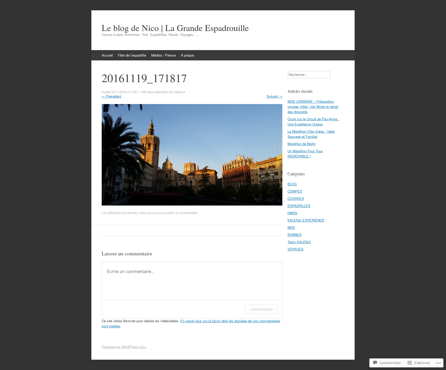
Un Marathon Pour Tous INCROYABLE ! (305, 153)
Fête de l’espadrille (132, 55)
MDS (291, 227)
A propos (187, 55)
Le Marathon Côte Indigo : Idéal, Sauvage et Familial (312, 134)
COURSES (296, 198)
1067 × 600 (139, 92)
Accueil (107, 55)
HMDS (292, 212)
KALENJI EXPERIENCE (306, 220)
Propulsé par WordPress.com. (124, 346)
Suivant (274, 96)
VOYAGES (296, 249)
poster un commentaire (181, 212)
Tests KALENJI (299, 241)
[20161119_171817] (192, 204)
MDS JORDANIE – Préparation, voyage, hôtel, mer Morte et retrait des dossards (313, 106)
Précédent (111, 96)
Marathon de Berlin (302, 143)
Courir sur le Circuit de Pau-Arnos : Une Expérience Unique (314, 121)
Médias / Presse (163, 55)
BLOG (292, 184)
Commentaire (261, 309)
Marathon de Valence (170, 92)
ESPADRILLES (299, 205)
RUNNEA (294, 234)
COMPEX (295, 191)
